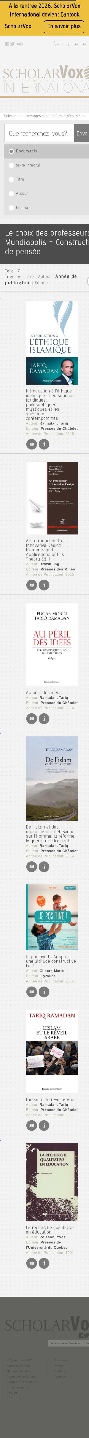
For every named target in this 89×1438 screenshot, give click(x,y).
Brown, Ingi (50, 564)
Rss (9, 1398)
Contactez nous (17, 1387)
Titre (29, 277)
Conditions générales (21, 1376)
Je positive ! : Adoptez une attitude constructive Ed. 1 (51, 962)
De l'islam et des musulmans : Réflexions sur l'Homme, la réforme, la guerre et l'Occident (51, 834)
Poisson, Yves (53, 1237)
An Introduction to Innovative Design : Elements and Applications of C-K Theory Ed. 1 (45, 550)
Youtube (60, 1371)
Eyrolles (48, 976)
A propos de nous (19, 1365)
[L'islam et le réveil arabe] (52, 1051)
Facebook (61, 1360)
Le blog (12, 1392)
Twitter (59, 1365)
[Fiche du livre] (44, 449)
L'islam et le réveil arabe (50, 1100)
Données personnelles (22, 1382)
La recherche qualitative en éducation (50, 1230)
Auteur (44, 277)
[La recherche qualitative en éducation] (52, 1182)
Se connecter (71, 45)
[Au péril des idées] (52, 644)
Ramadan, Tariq (54, 423)
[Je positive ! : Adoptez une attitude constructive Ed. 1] (52, 917)
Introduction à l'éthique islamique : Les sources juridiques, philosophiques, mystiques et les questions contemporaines (50, 405)
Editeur (42, 283)
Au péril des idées (44, 693)
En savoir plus (64, 27)
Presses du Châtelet (59, 428)
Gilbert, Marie (52, 971)
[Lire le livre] (31, 449)
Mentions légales (18, 1371)
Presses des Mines (58, 569)
